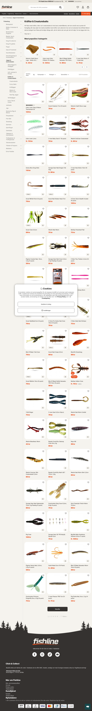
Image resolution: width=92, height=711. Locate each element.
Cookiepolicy (46, 298)
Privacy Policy (61, 296)
